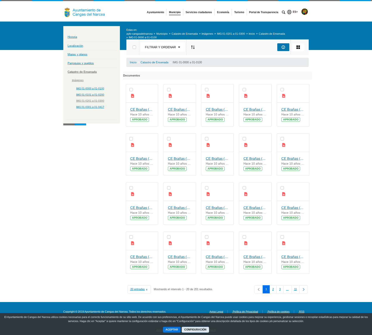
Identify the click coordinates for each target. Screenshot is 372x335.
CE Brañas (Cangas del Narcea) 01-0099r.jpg (217, 109)
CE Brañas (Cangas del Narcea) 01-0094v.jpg (180, 208)
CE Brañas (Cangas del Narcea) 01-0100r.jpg (142, 109)
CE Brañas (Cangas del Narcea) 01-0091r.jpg (255, 257)
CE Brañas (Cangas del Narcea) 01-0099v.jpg (180, 109)
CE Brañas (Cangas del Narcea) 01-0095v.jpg (293, 158)
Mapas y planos (77, 54)
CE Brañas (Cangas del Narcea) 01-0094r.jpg (217, 208)
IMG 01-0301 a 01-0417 (90, 107)
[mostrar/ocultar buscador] (283, 13)
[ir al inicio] (354, 309)
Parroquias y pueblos (81, 63)
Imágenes (78, 80)
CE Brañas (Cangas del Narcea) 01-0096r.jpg (255, 158)
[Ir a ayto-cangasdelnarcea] (87, 11)
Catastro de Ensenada (82, 71)
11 (297, 290)
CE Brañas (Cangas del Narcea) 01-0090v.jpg (293, 257)
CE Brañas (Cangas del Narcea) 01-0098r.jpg (293, 109)
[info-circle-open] (283, 47)
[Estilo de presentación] (298, 47)
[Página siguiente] (303, 289)
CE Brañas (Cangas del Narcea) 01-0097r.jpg (180, 158)
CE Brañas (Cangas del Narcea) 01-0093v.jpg (255, 208)
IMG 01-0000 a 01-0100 (90, 88)
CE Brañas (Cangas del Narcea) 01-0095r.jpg (142, 208)
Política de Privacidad (245, 311)
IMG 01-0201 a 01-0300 (90, 100)
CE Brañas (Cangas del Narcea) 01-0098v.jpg (255, 109)
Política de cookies (278, 311)
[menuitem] (155, 12)
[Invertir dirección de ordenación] (192, 47)
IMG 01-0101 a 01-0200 (90, 94)
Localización (75, 45)
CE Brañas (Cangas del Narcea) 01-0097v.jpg (142, 158)
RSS (301, 311)
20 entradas (140, 290)
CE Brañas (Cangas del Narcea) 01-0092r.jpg (180, 257)
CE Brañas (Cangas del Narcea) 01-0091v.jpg (217, 257)
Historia (72, 37)
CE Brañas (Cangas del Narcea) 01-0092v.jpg (142, 257)
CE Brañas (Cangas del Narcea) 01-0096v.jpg (217, 158)
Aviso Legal (216, 311)
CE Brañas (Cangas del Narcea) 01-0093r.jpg (293, 208)
